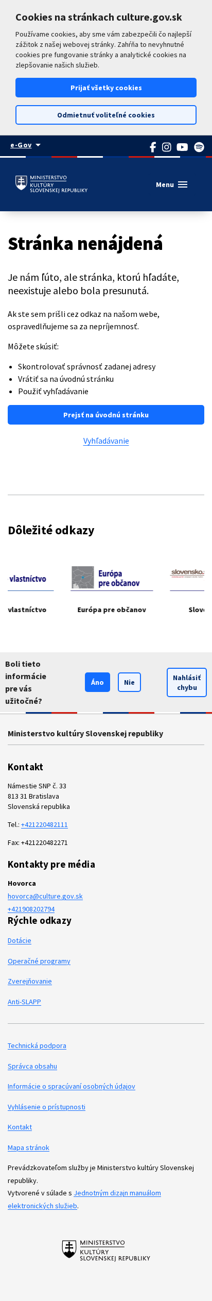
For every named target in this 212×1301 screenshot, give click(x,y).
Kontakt (20, 1126)
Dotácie (19, 940)
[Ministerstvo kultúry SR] (106, 1250)
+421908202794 (31, 909)
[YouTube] (182, 147)
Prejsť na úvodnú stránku (106, 414)
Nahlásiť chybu (187, 682)
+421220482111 (44, 824)
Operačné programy (39, 961)
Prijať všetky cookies (106, 87)
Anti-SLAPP (24, 1001)
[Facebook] (153, 147)
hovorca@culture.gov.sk (45, 896)
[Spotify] (199, 147)
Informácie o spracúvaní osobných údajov (71, 1086)
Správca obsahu (32, 1066)
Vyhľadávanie (106, 441)
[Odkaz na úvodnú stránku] (51, 184)
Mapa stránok (28, 1147)
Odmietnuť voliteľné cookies (106, 115)
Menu (172, 184)
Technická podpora (37, 1045)
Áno (97, 682)
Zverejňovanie (30, 981)
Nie (129, 682)
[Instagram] (167, 147)
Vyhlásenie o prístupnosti (46, 1106)
